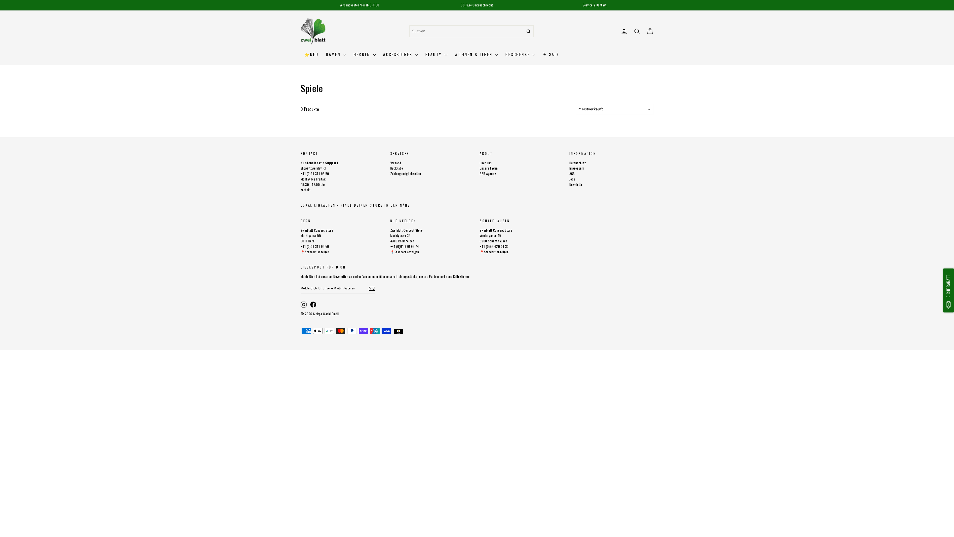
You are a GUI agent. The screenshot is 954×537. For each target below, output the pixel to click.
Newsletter (576, 184)
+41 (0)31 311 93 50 (315, 173)
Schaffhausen (495, 221)
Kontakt (306, 189)
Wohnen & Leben (474, 54)
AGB (572, 173)
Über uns (486, 162)
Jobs (572, 179)
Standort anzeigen (317, 251)
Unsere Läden (489, 168)
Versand (395, 162)
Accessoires (398, 54)
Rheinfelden (403, 221)
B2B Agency (488, 173)
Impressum (576, 168)
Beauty (434, 54)
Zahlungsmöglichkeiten (405, 173)
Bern (306, 221)
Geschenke (518, 54)
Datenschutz (577, 162)
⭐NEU (311, 54)
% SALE (551, 54)
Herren (363, 54)
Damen (334, 54)
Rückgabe (396, 168)
